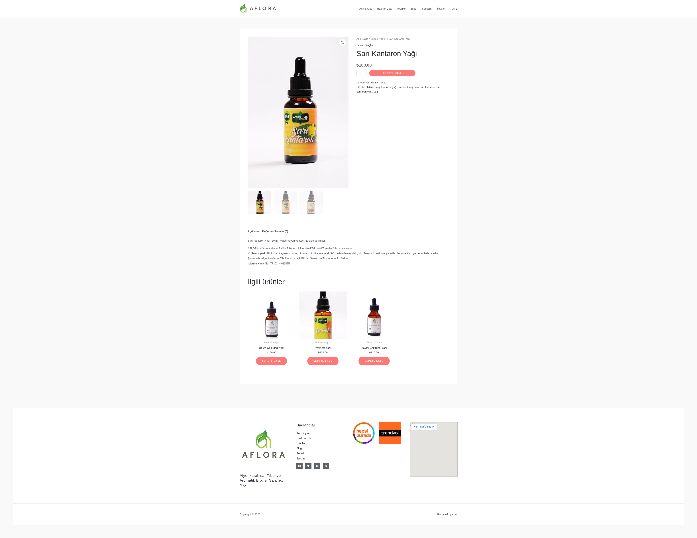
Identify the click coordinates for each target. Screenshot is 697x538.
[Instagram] (299, 466)
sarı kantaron (427, 87)
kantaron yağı (389, 87)
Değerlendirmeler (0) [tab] (275, 231)
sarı (416, 87)
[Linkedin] (326, 466)
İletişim (441, 8)
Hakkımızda (384, 8)
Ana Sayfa (365, 8)
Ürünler (401, 8)
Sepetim (427, 8)
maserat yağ (406, 87)
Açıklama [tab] (253, 231)
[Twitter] (308, 466)
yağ (376, 91)
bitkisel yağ (373, 87)
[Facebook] (317, 466)
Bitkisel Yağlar (378, 39)
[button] (342, 42)
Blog (413, 8)
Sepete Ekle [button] (271, 361)
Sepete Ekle (392, 73)
